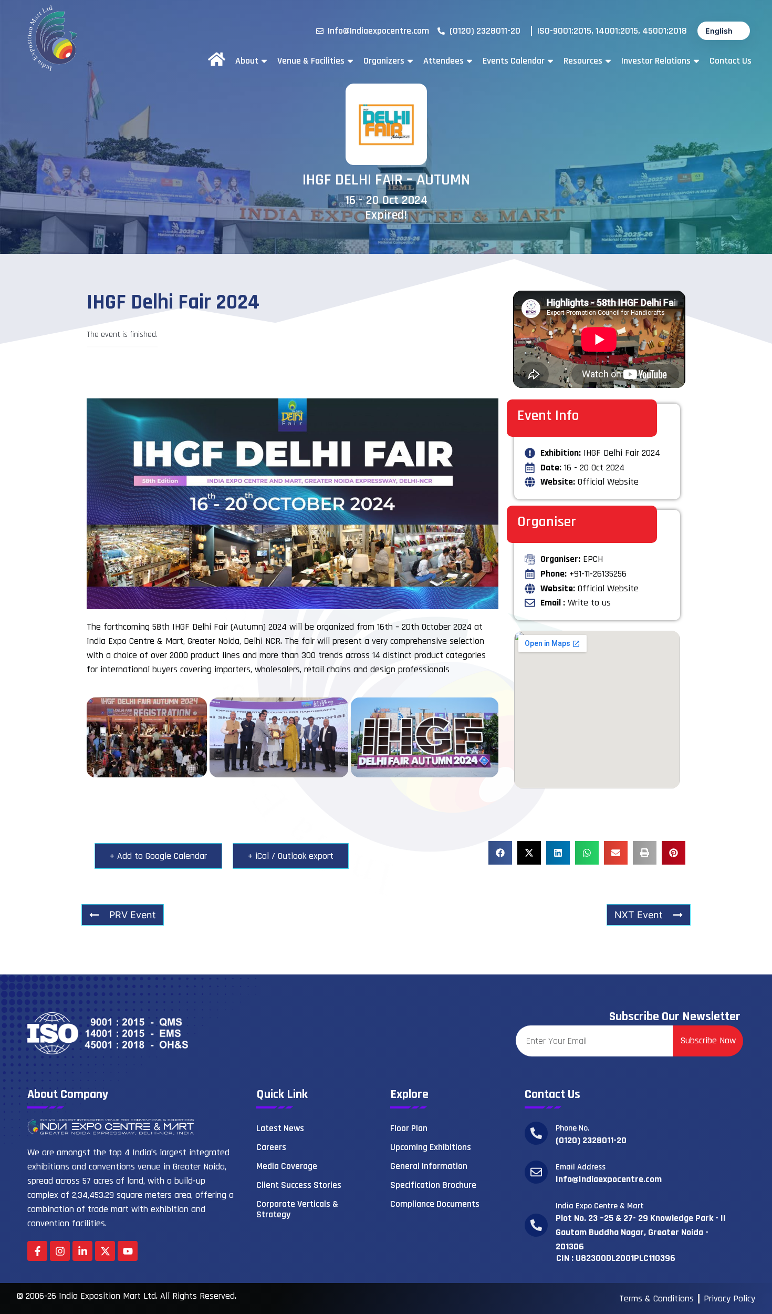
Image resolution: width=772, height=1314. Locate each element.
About (246, 61)
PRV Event (132, 914)
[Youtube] (128, 1251)
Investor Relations (656, 61)
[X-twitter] (105, 1251)
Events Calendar (514, 61)
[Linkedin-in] (82, 1251)
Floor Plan (408, 1128)
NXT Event (638, 914)
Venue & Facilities (311, 61)
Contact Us (731, 61)
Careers (271, 1147)
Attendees (443, 61)
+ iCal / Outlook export (290, 856)
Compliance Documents (434, 1204)
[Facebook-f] (37, 1251)
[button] (500, 853)
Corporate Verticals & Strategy (297, 1209)
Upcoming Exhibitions (430, 1147)
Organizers (383, 61)
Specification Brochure (433, 1185)
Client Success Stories (298, 1185)
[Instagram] (60, 1251)
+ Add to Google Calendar (158, 856)
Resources (583, 61)
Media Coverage (286, 1166)
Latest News (280, 1128)
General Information (428, 1166)
